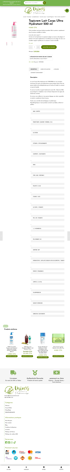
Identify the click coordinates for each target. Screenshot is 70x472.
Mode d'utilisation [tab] (45, 69)
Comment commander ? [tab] (37, 72)
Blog (6, 425)
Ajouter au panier (49, 47)
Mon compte (8, 422)
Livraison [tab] (56, 69)
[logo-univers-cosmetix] (35, 10)
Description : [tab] (34, 69)
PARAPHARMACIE (10, 412)
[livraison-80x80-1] (13, 373)
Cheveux (7, 405)
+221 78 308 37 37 (8, 397)
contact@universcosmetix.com (11, 395)
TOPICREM (36, 51)
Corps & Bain (8, 407)
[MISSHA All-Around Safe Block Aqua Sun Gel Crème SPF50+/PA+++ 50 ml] (68, 236)
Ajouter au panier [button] (11, 356)
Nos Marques (8, 420)
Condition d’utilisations (10, 427)
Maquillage (8, 410)
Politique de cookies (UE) (11, 434)
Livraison (13, 378)
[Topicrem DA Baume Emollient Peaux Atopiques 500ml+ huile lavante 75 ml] (1, 236)
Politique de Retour (10, 431)
